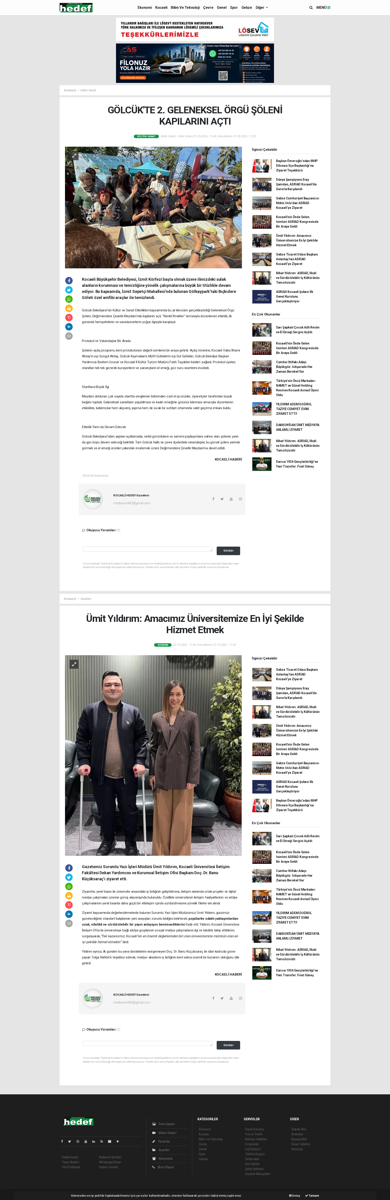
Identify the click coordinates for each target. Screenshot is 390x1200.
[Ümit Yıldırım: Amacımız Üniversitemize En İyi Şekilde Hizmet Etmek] (153, 755)
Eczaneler (252, 1144)
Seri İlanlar (252, 1164)
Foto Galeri (166, 1124)
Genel (221, 7)
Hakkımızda (70, 1157)
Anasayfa (70, 90)
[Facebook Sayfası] (64, 1141)
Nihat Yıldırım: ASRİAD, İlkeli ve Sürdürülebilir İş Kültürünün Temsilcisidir (298, 277)
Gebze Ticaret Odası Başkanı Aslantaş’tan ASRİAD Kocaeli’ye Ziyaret (297, 259)
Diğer (260, 7)
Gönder (228, 550)
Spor (234, 7)
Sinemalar (252, 1159)
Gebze (246, 7)
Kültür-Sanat (88, 90)
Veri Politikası (71, 1167)
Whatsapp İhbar (110, 1162)
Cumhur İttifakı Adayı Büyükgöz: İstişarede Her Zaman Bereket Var (294, 366)
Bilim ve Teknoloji (185, 7)
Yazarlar (163, 1141)
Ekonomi (145, 7)
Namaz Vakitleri (256, 1139)
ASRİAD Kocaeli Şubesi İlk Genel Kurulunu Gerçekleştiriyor (294, 296)
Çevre (208, 7)
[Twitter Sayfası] (71, 1141)
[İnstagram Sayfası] (80, 1141)
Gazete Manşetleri (258, 1174)
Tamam (313, 1195)
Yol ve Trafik (253, 1134)
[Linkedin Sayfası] (95, 1141)
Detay (296, 1195)
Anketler (297, 1134)
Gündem (86, 598)
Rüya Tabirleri (300, 1144)
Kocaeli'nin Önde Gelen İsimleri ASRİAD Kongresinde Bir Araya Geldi (297, 221)
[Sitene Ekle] (119, 1141)
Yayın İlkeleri (70, 1162)
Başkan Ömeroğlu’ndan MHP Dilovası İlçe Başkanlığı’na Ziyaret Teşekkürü (297, 165)
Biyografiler (299, 1139)
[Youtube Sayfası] (87, 1141)
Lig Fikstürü (253, 1149)
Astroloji (297, 1149)
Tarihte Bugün (255, 1154)
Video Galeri (167, 1133)
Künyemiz (165, 1158)
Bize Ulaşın (165, 1167)
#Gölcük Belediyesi (95, 475)
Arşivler (164, 1150)
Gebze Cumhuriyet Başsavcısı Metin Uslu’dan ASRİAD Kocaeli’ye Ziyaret (297, 203)
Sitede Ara (298, 1129)
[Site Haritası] (111, 1141)
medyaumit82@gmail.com (131, 503)
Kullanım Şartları (110, 1157)
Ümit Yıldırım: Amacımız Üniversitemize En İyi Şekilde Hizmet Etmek (297, 240)
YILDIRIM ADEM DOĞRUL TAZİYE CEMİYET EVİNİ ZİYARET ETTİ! (294, 408)
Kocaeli (161, 7)
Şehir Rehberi (254, 1169)
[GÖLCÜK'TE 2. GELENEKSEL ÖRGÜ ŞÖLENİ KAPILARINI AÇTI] (153, 207)
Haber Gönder (108, 1167)
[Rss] (103, 1141)
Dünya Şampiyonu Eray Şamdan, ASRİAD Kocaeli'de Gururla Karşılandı (296, 184)
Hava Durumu (254, 1129)
